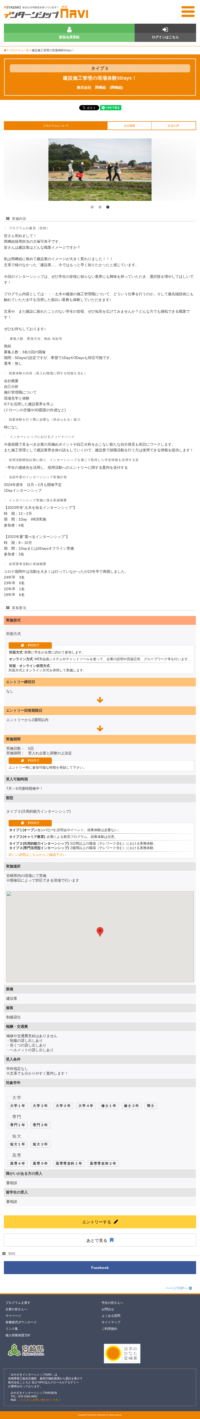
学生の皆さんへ (112, 1303)
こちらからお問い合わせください (39, 1399)
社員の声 (173, 125)
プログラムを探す (17, 1303)
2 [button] (100, 207)
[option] (100, 169)
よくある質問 (111, 1316)
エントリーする (96, 1222)
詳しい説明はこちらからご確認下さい (37, 855)
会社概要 (129, 125)
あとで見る (96, 1240)
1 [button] (92, 207)
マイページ (13, 1316)
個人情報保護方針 (17, 1335)
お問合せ (108, 1309)
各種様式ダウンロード (21, 1322)
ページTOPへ (176, 1288)
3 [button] (107, 207)
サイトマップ (111, 1322)
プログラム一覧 (19, 50)
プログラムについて (56, 125)
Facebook (100, 1268)
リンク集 (11, 1329)
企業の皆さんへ (16, 1309)
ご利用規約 (109, 1329)
